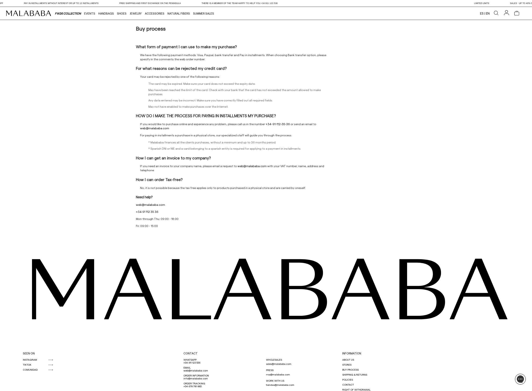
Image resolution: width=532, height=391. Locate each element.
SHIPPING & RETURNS (354, 374)
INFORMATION (351, 353)
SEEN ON (29, 353)
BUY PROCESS (350, 369)
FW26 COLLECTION (68, 13)
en (488, 13)
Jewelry (136, 13)
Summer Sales (203, 13)
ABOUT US (348, 359)
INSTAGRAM (30, 359)
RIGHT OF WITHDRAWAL (356, 389)
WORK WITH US (275, 380)
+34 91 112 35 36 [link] (147, 211)
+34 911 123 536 (191, 362)
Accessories (154, 13)
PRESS (269, 370)
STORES (346, 364)
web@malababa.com (195, 370)
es (482, 13)
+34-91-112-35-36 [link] (278, 124)
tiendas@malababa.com (280, 384)
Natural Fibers (178, 13)
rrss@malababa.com (278, 374)
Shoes (122, 13)
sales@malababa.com (278, 363)
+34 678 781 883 (192, 386)
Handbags (106, 13)
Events (89, 13)
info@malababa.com (195, 378)
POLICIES (347, 379)
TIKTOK (27, 364)
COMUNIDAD (30, 369)
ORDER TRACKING (194, 383)
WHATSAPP (190, 359)
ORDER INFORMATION (196, 375)
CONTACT (190, 353)
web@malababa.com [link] (154, 128)
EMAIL (187, 367)
